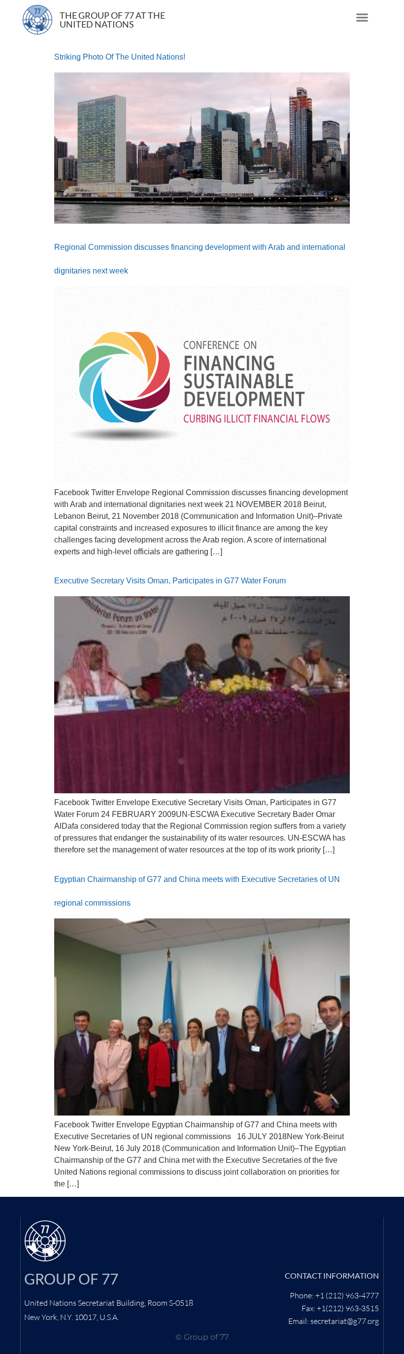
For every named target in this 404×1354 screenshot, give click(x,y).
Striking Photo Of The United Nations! (119, 57)
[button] (362, 17)
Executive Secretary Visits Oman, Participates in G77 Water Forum (170, 580)
